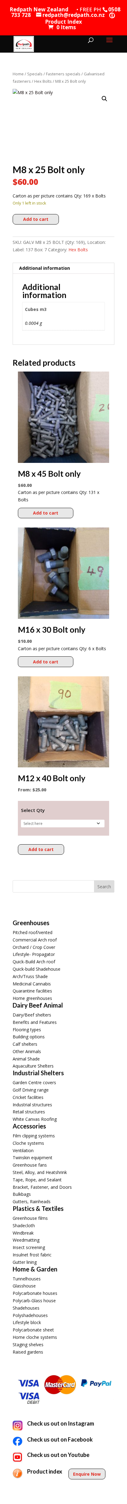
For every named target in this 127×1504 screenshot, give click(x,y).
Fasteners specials (63, 74)
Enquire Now (87, 1474)
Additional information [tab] (44, 268)
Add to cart (35, 219)
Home (18, 74)
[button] (104, 98)
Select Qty (33, 810)
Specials (35, 74)
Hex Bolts (43, 81)
